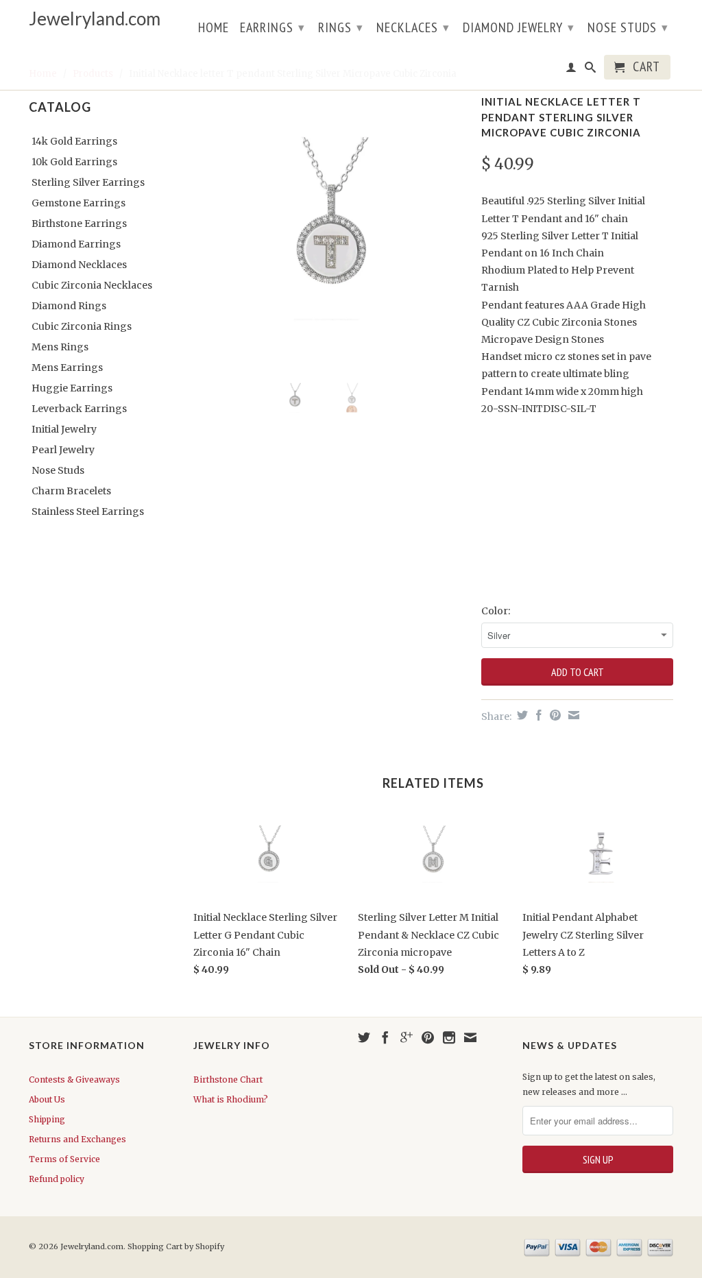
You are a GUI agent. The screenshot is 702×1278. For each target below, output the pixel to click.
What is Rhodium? (230, 1099)
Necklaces (413, 27)
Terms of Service (64, 1159)
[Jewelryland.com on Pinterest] (428, 1037)
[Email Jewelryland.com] (470, 1037)
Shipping (47, 1119)
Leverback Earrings (79, 408)
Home (213, 28)
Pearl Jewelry (63, 450)
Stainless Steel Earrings (88, 511)
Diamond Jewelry (518, 27)
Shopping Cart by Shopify (176, 1246)
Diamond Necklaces (79, 264)
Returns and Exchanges (77, 1139)
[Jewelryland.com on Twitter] (364, 1037)
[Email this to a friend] (572, 715)
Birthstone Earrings (79, 223)
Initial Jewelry (64, 429)
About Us (47, 1099)
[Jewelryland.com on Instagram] (449, 1037)
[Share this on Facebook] (537, 715)
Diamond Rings (69, 306)
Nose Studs (628, 27)
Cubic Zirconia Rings (82, 326)
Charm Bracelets (71, 491)
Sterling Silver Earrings (88, 182)
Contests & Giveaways (74, 1079)
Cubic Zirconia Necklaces (92, 285)
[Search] (590, 70)
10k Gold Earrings (74, 162)
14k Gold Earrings (74, 141)
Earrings (272, 27)
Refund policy (56, 1179)
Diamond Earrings (76, 244)
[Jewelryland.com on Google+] (406, 1037)
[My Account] (571, 70)
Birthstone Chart (228, 1079)
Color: (495, 611)
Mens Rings (60, 347)
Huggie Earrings (72, 388)
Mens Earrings (67, 367)
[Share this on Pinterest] (553, 715)
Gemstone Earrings (78, 203)
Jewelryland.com (94, 18)
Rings (340, 27)
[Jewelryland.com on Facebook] (385, 1037)
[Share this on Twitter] (520, 715)
